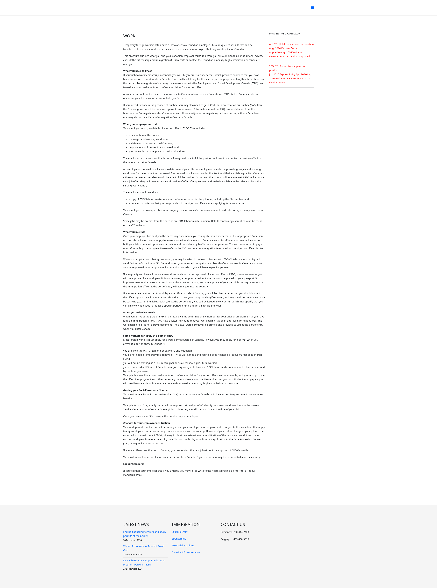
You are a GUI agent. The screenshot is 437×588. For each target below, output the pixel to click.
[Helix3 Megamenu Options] (312, 7)
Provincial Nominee (183, 545)
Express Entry (179, 531)
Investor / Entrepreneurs (186, 552)
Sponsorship (179, 538)
